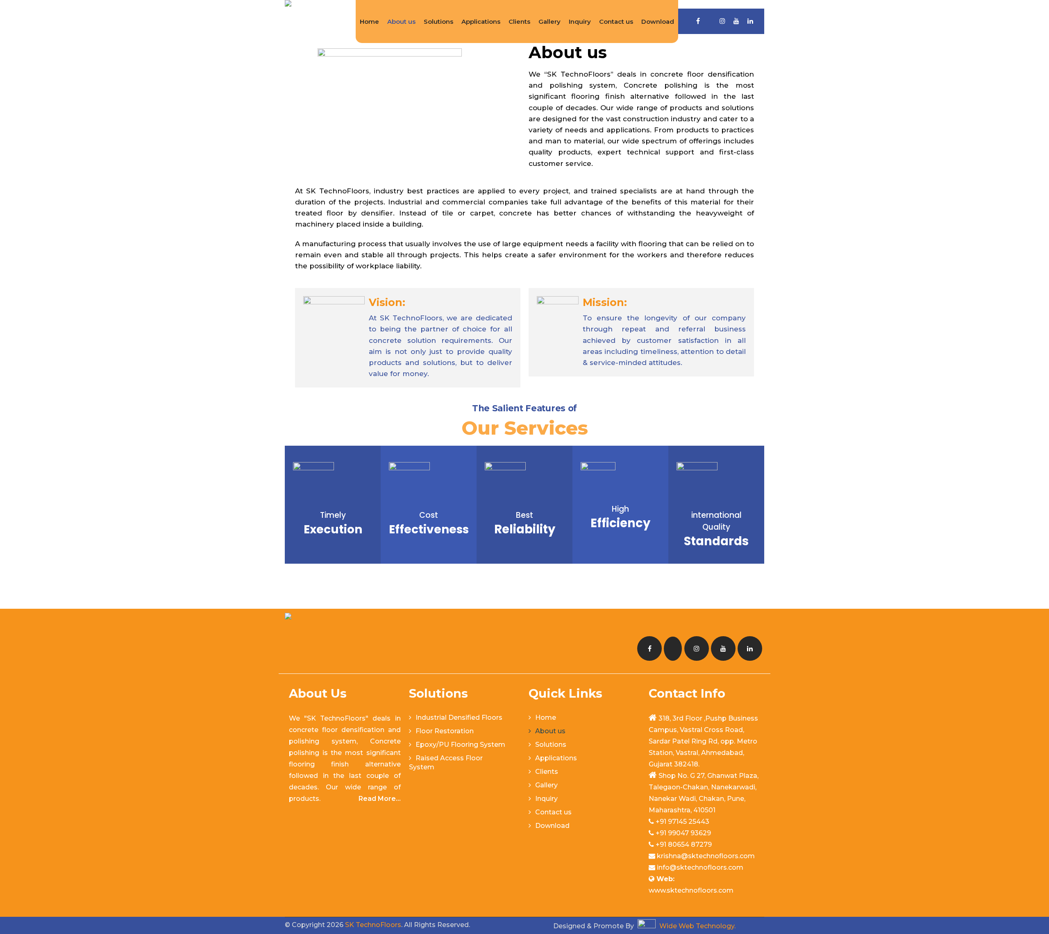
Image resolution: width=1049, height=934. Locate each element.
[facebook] (698, 21)
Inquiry (580, 21)
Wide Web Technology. (697, 926)
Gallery (549, 21)
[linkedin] (750, 21)
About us (401, 21)
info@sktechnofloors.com (700, 867)
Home (369, 21)
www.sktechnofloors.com (691, 890)
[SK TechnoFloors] (288, 20)
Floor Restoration (445, 731)
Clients (519, 21)
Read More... (380, 799)
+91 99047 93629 (683, 833)
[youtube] (736, 21)
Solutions (438, 21)
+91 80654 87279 (684, 844)
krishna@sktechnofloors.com (706, 856)
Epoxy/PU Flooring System (460, 744)
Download (657, 21)
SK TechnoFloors (373, 925)
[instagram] (722, 21)
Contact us (616, 21)
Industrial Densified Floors (459, 717)
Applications (480, 21)
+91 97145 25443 (682, 821)
